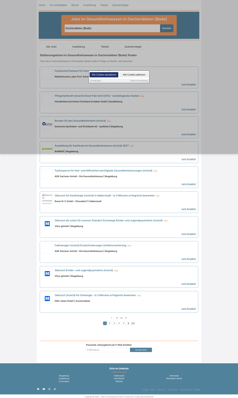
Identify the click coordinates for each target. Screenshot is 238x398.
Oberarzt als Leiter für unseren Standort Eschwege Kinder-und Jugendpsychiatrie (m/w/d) (111, 220)
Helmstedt (174, 376)
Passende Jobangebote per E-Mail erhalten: (109, 344)
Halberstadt (119, 376)
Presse (145, 389)
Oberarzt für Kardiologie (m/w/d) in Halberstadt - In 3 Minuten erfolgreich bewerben (107, 195)
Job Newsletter (141, 350)
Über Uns (162, 389)
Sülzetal (119, 381)
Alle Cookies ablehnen (134, 75)
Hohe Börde (119, 378)
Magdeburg (64, 376)
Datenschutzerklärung (139, 81)
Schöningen (64, 381)
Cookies (197, 389)
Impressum (173, 389)
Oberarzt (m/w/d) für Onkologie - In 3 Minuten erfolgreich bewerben (98, 295)
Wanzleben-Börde (174, 378)
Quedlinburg (64, 378)
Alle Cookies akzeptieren (104, 75)
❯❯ (133, 323)
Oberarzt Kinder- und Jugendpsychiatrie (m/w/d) (86, 270)
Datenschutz (185, 389)
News (152, 389)
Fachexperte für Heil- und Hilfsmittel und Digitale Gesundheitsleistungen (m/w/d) (106, 170)
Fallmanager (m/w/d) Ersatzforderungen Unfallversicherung (93, 245)
